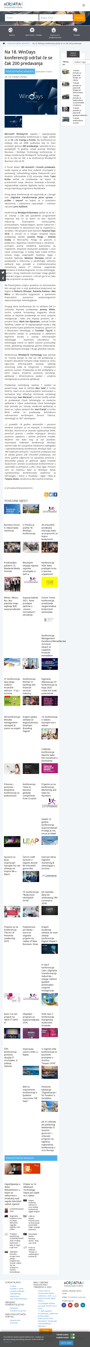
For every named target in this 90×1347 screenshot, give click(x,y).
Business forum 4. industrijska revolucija (12, 527)
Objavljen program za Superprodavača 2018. (31, 1018)
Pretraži (79, 17)
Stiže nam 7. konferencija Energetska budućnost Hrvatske (47, 1019)
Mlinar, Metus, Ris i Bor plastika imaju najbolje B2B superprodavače (12, 603)
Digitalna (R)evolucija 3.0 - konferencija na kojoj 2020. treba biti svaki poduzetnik (49, 686)
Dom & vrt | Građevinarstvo (55, 36)
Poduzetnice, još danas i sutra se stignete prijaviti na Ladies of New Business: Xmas (30, 935)
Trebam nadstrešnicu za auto (78, 120)
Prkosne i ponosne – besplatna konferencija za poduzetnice (11, 790)
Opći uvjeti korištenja (18, 1298)
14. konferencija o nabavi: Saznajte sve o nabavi (49, 721)
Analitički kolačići (62, 1337)
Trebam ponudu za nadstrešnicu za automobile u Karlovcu (78, 100)
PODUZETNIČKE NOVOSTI (19, 43)
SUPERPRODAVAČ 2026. (17, 1210)
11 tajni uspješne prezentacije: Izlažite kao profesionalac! (48, 1313)
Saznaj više (8, 1342)
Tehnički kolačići (62, 1334)
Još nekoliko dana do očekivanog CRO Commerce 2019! (49, 898)
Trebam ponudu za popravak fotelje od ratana (77, 75)
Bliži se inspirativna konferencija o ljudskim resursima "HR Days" (30, 1093)
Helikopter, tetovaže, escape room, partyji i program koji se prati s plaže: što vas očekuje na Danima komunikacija (15, 1262)
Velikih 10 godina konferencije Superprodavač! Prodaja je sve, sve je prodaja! (49, 826)
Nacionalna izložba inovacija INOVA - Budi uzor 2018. (33, 1238)
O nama (13, 1286)
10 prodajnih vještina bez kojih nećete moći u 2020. (47, 1306)
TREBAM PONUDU (73, 54)
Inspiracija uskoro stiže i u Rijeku (30, 1051)
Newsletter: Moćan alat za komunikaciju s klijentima (47, 1323)
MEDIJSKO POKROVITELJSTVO (18, 1309)
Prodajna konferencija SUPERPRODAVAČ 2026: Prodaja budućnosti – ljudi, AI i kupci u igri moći (17, 1240)
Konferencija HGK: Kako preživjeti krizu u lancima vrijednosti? (48, 568)
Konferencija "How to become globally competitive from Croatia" (30, 791)
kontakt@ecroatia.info (77, 1297)
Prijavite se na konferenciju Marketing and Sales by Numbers (48, 790)
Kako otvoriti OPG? (46, 1318)
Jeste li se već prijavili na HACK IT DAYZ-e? (11, 1018)
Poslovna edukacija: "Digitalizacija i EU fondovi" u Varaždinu (48, 1092)
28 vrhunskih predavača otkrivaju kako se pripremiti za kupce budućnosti (49, 531)
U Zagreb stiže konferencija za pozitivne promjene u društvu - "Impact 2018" (49, 1056)
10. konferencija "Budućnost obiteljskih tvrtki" (31, 896)
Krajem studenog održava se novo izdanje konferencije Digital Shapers (34, 1206)
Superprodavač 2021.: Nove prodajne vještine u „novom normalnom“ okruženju (30, 606)
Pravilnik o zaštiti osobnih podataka (17, 1289)
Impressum (14, 1296)
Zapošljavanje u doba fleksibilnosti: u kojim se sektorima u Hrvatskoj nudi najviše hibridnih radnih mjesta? (13, 1194)
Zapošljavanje (15, 1293)
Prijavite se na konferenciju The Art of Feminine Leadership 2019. (11, 934)
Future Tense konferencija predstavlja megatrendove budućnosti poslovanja (48, 604)
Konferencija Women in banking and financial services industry (29, 686)
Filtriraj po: (65, 63)
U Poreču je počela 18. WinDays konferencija (29, 529)
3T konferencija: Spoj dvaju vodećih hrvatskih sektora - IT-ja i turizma (12, 686)
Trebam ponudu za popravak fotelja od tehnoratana (78, 88)
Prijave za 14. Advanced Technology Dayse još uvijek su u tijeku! (31, 1190)
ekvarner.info (15, 1320)
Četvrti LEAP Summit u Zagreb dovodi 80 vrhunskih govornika (30, 863)
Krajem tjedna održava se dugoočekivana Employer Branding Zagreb (30, 723)
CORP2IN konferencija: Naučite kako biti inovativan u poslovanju (49, 755)
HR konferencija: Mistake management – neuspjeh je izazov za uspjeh (12, 722)
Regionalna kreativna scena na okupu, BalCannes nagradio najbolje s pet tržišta (16, 1222)
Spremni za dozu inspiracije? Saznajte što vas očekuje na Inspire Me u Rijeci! (12, 866)
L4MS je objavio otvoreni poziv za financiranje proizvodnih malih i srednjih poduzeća (34, 1223)
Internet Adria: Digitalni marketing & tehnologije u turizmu (48, 863)
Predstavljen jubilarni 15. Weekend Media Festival (12, 567)
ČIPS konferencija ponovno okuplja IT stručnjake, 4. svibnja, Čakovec (10, 1057)
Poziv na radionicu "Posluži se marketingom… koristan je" (34, 1252)
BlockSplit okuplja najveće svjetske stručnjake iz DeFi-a (30, 568)
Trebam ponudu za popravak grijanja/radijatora (80, 111)
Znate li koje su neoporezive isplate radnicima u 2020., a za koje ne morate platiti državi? (47, 1296)
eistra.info (14, 1323)
